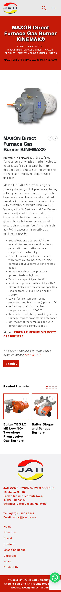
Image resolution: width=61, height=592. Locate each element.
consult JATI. (33, 354)
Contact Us (11, 567)
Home (7, 526)
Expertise (10, 555)
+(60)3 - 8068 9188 (22, 513)
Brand (8, 538)
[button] (46, 387)
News (7, 561)
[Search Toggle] (44, 8)
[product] (16, 406)
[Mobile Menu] (54, 8)
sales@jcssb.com (24, 517)
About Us (10, 532)
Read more (24, 399)
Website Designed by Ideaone (30, 587)
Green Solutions (14, 549)
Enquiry (11, 363)
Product (9, 544)
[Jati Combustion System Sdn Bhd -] (10, 8)
